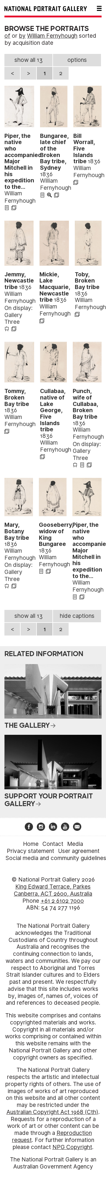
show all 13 (28, 60)
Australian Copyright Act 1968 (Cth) (52, 1112)
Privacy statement (30, 851)
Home (31, 844)
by (22, 35)
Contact (52, 844)
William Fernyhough (52, 35)
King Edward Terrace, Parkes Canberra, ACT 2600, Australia (53, 890)
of (7, 35)
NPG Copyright (72, 1147)
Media (75, 844)
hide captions (77, 616)
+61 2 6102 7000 (62, 900)
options (77, 60)
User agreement (79, 851)
